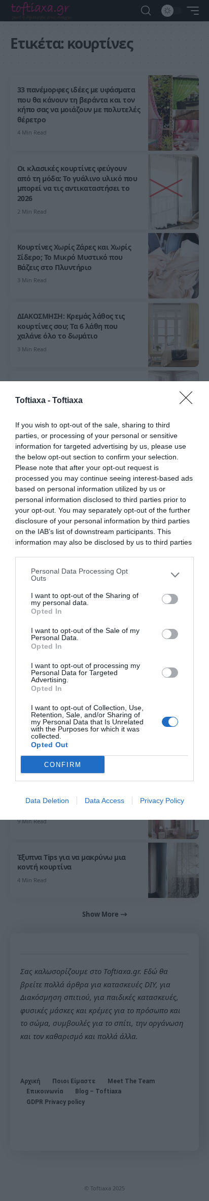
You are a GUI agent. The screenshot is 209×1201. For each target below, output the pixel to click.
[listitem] (104, 575)
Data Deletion (47, 800)
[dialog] (104, 600)
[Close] (189, 401)
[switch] (170, 599)
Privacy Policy (162, 800)
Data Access (104, 800)
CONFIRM (63, 765)
